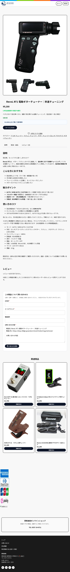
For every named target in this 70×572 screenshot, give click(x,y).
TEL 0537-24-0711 (35, 527)
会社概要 (4, 546)
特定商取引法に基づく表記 (9, 549)
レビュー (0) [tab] (26, 145)
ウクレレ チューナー (30, 136)
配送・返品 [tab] (14, 145)
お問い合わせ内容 (10, 325)
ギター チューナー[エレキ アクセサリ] (50, 136)
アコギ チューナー (17, 136)
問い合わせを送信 (12, 346)
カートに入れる (9, 127)
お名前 (7, 301)
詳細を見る (18, 404)
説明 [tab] (5, 145)
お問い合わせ (5, 543)
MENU (65, 3)
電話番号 (7, 317)
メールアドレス (10, 309)
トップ (3, 540)
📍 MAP (21, 556)
